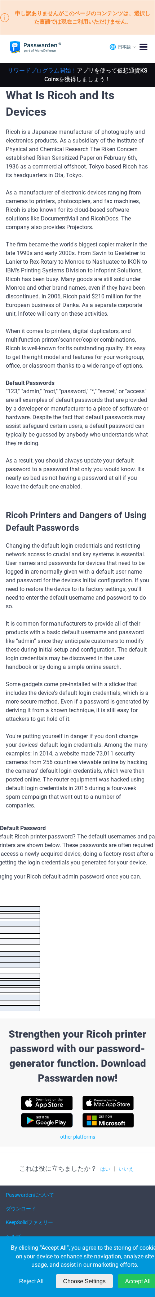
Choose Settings (84, 1281)
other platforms (77, 1137)
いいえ (126, 1169)
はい (105, 1169)
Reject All (31, 1281)
